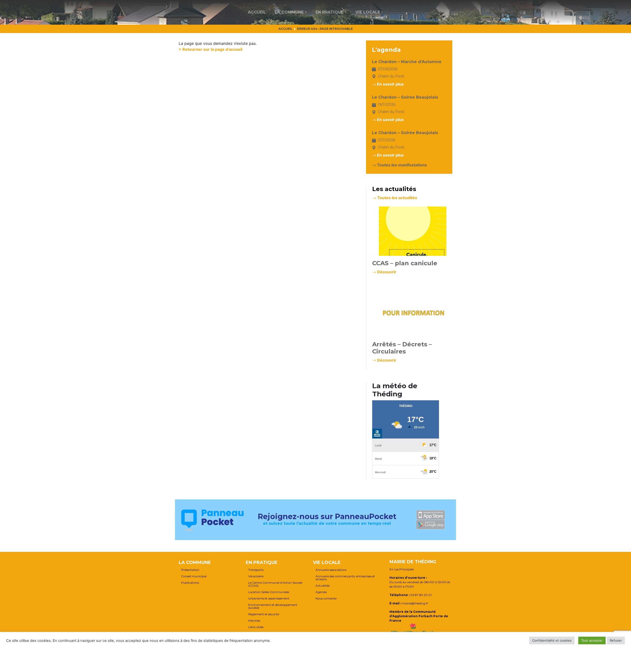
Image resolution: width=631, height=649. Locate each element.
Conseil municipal (194, 576)
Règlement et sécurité (263, 614)
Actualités (323, 585)
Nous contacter (326, 598)
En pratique (329, 12)
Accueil (257, 12)
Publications (190, 582)
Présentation (190, 569)
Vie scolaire (255, 576)
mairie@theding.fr (415, 603)
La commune (289, 12)
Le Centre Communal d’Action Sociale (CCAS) (275, 584)
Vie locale (367, 12)
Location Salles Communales (268, 592)
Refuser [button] (616, 640)
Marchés (254, 620)
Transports (255, 569)
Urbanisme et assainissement (268, 598)
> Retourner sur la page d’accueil (210, 49)
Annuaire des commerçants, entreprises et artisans (345, 578)
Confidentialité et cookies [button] (552, 640)
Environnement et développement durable (272, 606)
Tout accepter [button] (592, 640)
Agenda (321, 592)
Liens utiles (255, 627)
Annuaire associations (331, 569)
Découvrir (386, 271)
